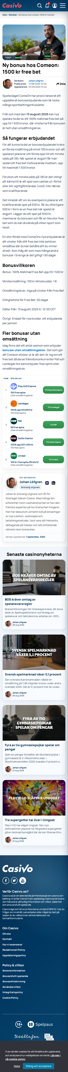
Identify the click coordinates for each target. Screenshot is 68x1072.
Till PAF (53, 425)
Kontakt (7, 939)
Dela (63, 84)
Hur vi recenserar (12, 944)
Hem (4, 14)
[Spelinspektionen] (49, 1039)
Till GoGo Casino (53, 442)
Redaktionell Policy (13, 949)
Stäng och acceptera (38, 1066)
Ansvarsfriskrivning (13, 981)
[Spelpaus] (40, 1026)
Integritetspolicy (12, 992)
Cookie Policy (10, 997)
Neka (17, 1066)
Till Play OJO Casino (53, 390)
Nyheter (13, 14)
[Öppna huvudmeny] (63, 6)
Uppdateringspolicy (14, 955)
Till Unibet (53, 459)
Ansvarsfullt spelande (15, 976)
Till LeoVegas (53, 407)
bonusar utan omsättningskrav (24, 350)
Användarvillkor (11, 987)
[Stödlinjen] (26, 1039)
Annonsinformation (13, 970)
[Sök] (39, 5)
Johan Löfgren (36, 80)
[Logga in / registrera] (54, 5)
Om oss (6, 933)
